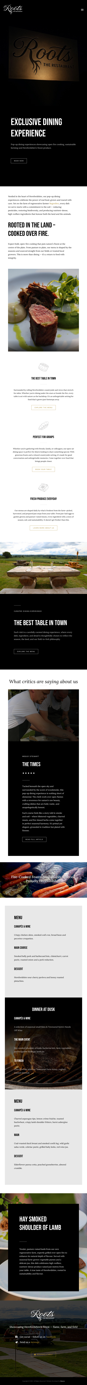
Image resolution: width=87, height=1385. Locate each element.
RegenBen (54, 203)
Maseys (62, 1381)
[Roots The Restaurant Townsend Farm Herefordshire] (13, 5)
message (35, 1342)
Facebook (51, 1336)
